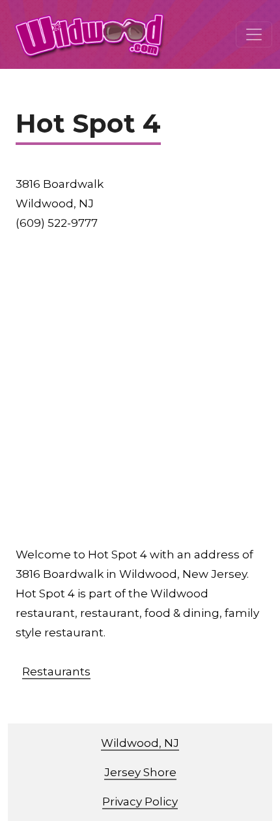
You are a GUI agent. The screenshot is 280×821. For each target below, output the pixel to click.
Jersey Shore (140, 772)
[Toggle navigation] (254, 34)
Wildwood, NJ (140, 742)
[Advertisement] (140, 388)
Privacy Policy (140, 801)
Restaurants (56, 671)
